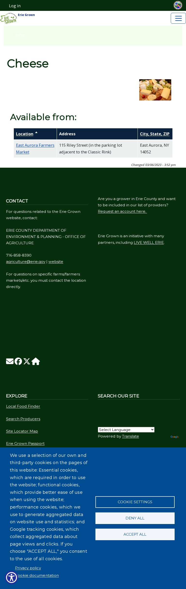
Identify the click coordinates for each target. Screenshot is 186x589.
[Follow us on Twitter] (27, 362)
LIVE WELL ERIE (149, 242)
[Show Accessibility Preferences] (11, 577)
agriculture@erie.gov (25, 261)
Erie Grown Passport (25, 443)
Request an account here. (122, 211)
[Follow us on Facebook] (18, 362)
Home (19, 34)
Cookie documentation (37, 575)
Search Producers (23, 419)
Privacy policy (28, 568)
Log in (15, 5)
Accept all (135, 534)
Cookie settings (135, 502)
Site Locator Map (22, 431)
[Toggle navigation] (178, 18)
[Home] (35, 362)
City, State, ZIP (155, 133)
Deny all (134, 518)
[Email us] (10, 362)
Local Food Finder (23, 406)
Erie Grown (26, 15)
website (55, 261)
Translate (130, 436)
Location (27, 133)
